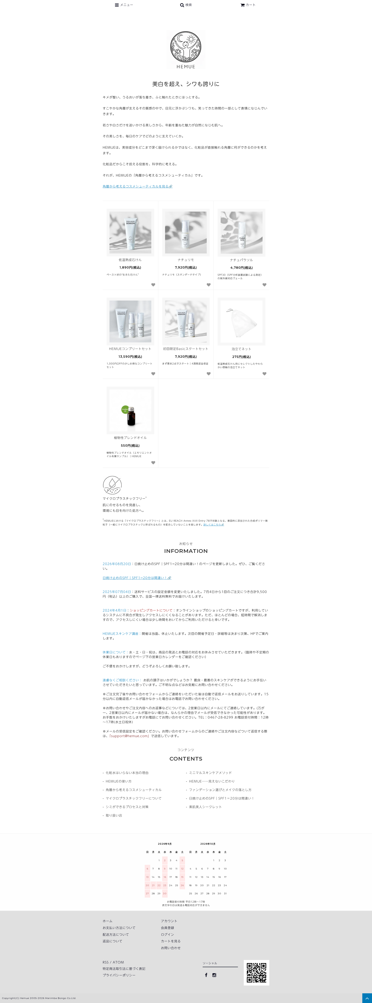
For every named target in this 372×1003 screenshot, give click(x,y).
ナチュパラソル (241, 260)
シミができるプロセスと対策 (127, 806)
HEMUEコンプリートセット (130, 348)
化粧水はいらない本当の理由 (127, 772)
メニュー (126, 4)
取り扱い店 (114, 815)
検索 (188, 4)
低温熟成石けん (130, 259)
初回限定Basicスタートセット (185, 348)
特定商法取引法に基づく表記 (124, 968)
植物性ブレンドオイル (130, 437)
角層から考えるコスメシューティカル (134, 789)
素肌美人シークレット (205, 806)
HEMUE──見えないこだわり (212, 781)
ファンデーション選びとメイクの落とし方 (220, 789)
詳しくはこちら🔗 (213, 524)
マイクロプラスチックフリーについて (134, 798)
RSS (106, 962)
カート (251, 4)
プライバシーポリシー (119, 975)
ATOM (118, 962)
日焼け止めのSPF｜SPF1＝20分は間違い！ (222, 798)
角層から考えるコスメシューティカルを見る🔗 (138, 186)
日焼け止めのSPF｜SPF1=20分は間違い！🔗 (137, 577)
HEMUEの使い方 (119, 781)
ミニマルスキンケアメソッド (210, 772)
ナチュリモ (186, 259)
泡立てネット (241, 349)
